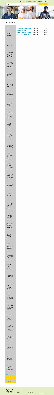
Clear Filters (7, 374)
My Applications (45, 1)
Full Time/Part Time (9, 45)
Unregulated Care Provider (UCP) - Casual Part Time (24, 32)
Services (18, 391)
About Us (29, 391)
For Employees (30, 392)
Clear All (14, 26)
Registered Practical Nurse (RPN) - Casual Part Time (24, 34)
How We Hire (34, 1)
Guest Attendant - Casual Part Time (21, 30)
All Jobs (21, 1)
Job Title (18, 25)
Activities (18, 392)
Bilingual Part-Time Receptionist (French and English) (24, 28)
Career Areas (25, 1)
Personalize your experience (10, 382)
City (6, 40)
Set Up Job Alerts (11, 377)
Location (7, 47)
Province (7, 37)
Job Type (7, 42)
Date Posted (45, 25)
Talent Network (29, 1)
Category (7, 28)
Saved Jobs (39, 1)
